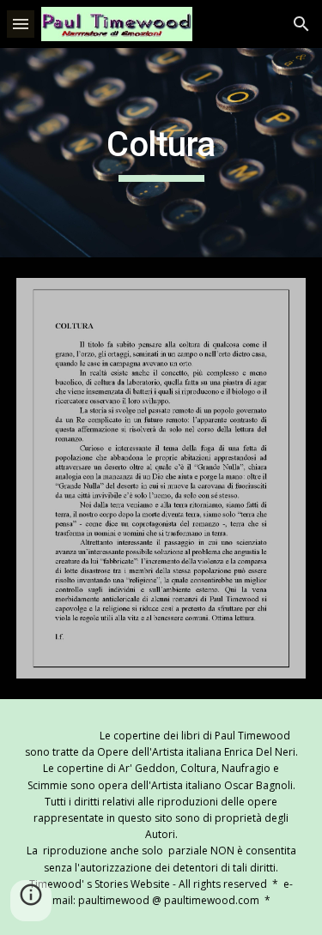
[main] (161, 153)
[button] (20, 23)
